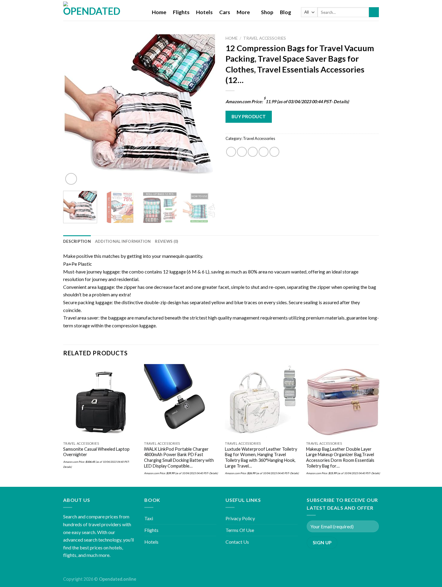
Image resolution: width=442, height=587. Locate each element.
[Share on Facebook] (231, 152)
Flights (181, 12)
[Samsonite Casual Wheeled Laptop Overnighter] (100, 401)
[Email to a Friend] (253, 152)
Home (159, 12)
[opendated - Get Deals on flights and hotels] (103, 10)
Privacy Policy (240, 518)
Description (77, 241)
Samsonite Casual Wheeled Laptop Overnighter (96, 451)
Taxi (148, 518)
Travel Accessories (264, 38)
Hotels (204, 12)
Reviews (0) (166, 241)
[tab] (77, 241)
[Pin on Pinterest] (264, 152)
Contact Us (237, 542)
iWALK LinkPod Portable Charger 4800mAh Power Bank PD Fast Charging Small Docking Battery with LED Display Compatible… (179, 457)
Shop (267, 12)
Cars (224, 12)
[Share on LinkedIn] (274, 152)
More (243, 12)
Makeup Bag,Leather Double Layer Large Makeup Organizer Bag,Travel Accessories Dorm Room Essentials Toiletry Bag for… (340, 457)
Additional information (123, 241)
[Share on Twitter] (242, 152)
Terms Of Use (240, 530)
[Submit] (374, 12)
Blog (285, 12)
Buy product (249, 116)
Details (340, 101)
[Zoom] (71, 179)
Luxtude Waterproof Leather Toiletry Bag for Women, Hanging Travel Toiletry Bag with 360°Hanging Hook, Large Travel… (261, 457)
